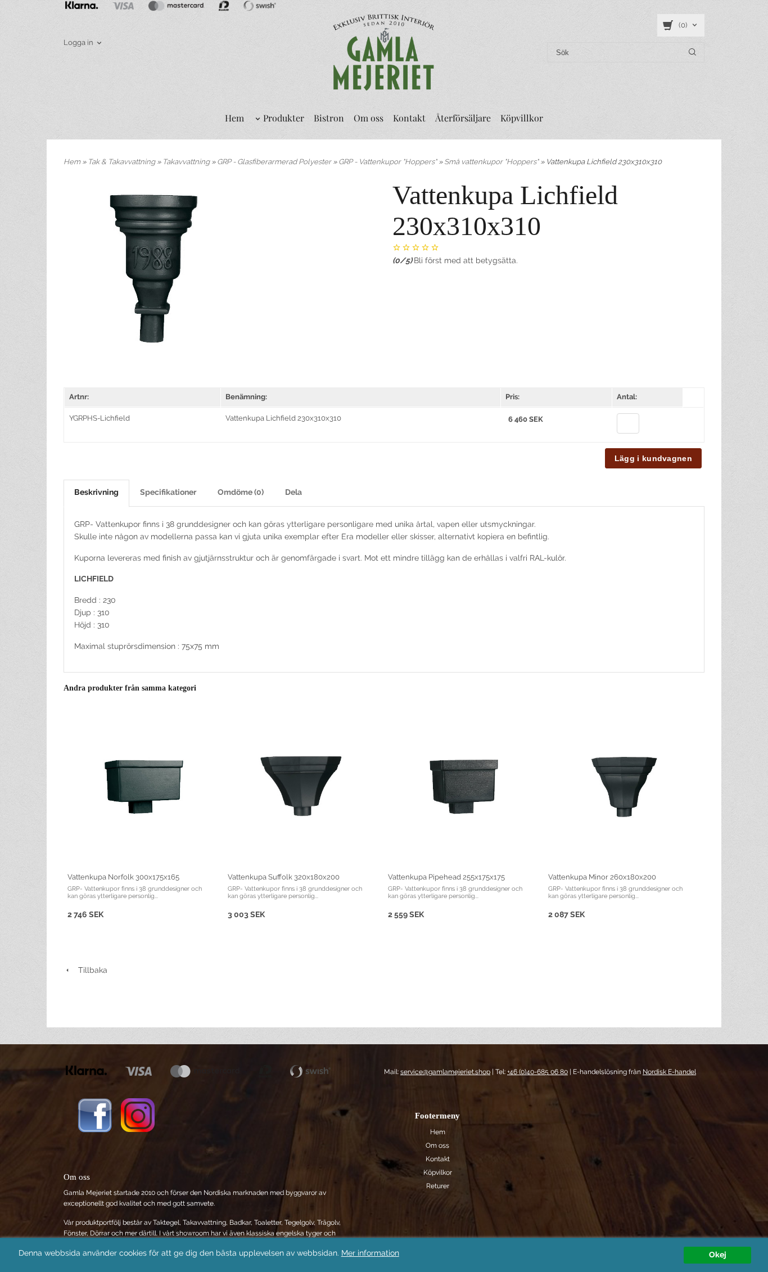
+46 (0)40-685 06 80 (537, 1072)
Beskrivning (96, 492)
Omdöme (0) (241, 492)
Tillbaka (89, 970)
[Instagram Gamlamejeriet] (138, 1114)
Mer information (370, 1252)
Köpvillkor (521, 118)
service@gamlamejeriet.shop (445, 1072)
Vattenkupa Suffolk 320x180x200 (284, 877)
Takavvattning (186, 161)
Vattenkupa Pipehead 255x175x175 (446, 877)
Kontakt (409, 118)
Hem (234, 118)
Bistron (329, 118)
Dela (293, 492)
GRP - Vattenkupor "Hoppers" (388, 161)
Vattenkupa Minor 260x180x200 (602, 877)
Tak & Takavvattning (122, 161)
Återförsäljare (463, 118)
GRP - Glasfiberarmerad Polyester (275, 161)
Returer (437, 1186)
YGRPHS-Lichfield (99, 418)
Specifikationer (168, 492)
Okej (717, 1254)
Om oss (368, 118)
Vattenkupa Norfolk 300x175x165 (123, 877)
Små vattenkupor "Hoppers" (492, 161)
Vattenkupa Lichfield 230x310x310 (283, 418)
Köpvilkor (437, 1172)
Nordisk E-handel (669, 1072)
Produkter (283, 118)
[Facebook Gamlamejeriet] (95, 1114)
